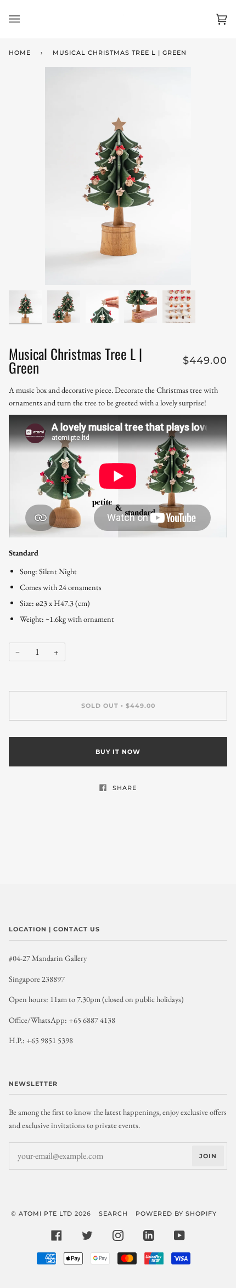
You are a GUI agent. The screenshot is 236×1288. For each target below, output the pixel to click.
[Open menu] (25, 19)
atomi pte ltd (45, 1213)
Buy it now (118, 751)
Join (208, 1156)
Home (20, 52)
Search (113, 1213)
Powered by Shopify (176, 1213)
